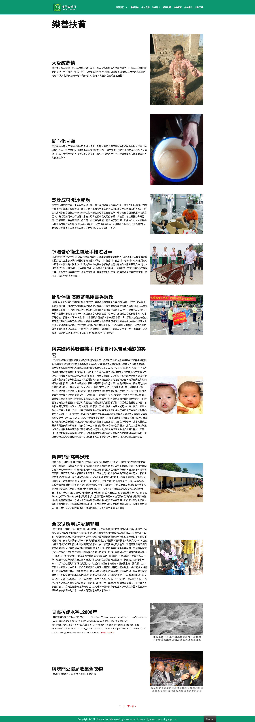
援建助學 (167, 7)
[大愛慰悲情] (176, 104)
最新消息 (135, 7)
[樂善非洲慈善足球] (176, 501)
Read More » (107, 632)
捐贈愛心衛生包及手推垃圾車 (82, 252)
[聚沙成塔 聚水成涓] (176, 233)
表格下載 (199, 7)
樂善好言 (156, 7)
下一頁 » (131, 706)
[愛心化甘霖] (176, 183)
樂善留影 (178, 7)
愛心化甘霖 (63, 141)
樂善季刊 (188, 7)
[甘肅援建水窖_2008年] (176, 640)
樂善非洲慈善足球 (70, 457)
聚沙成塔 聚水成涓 (71, 200)
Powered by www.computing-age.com (157, 719)
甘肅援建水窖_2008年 (74, 612)
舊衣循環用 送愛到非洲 (75, 524)
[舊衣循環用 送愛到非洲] (176, 574)
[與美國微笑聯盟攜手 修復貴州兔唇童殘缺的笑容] (176, 413)
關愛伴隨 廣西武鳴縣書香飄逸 (82, 297)
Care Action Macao (107, 719)
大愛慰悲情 (63, 63)
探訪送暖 (145, 7)
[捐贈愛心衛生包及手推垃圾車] (176, 283)
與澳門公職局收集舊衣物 (77, 669)
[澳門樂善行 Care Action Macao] (64, 7)
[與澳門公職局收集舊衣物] (176, 691)
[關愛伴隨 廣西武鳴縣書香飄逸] (176, 334)
